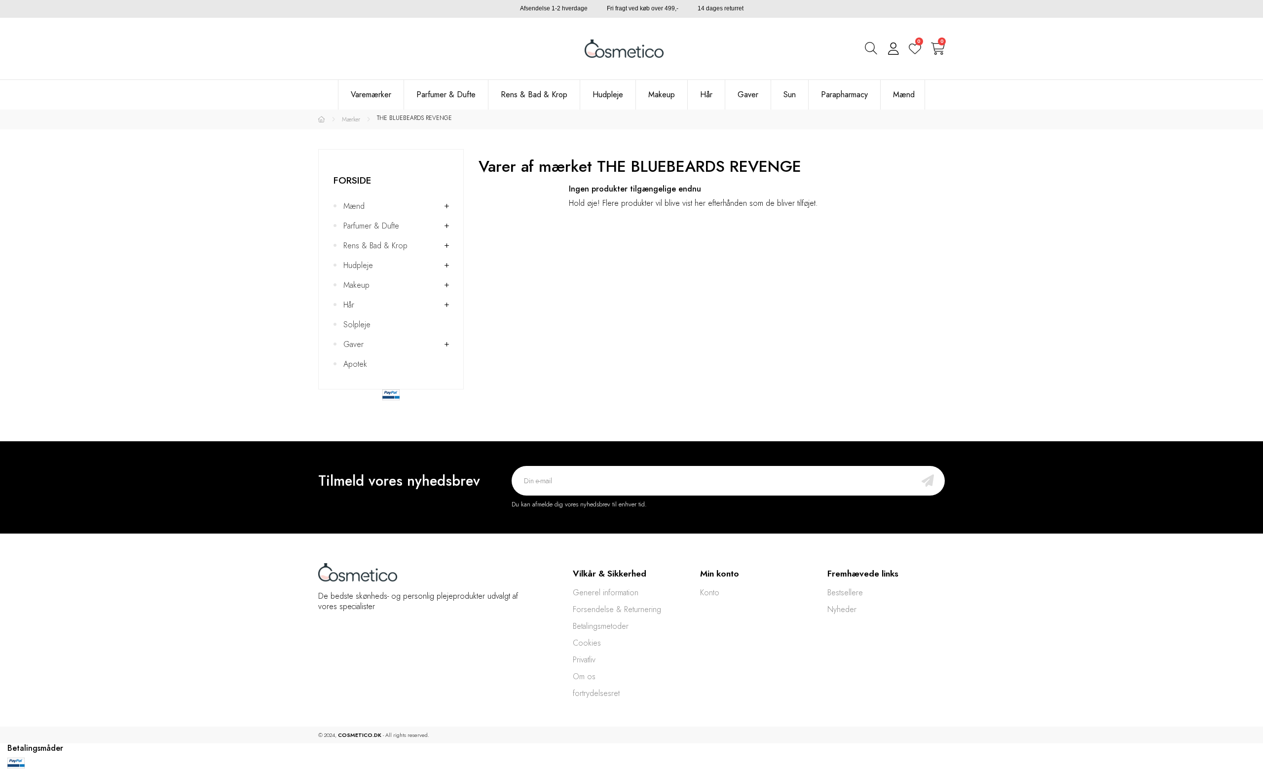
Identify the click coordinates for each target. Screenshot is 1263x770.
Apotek (355, 364)
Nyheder (841, 609)
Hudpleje (358, 265)
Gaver (353, 344)
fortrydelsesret (596, 693)
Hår (348, 304)
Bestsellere (845, 592)
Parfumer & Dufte (371, 225)
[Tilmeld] (927, 480)
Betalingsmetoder (601, 626)
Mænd (354, 206)
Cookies (587, 643)
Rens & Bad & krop (375, 245)
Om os (584, 676)
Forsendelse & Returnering (617, 609)
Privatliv (584, 659)
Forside (352, 180)
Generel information (605, 592)
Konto (709, 592)
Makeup (356, 285)
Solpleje (357, 324)
